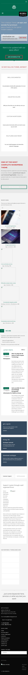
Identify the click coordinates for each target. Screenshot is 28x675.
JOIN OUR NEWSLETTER (14, 57)
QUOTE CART (4, 645)
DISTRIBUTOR (23, 14)
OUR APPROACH (4, 640)
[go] (25, 652)
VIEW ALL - (23, 349)
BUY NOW (23, 38)
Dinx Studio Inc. (6, 671)
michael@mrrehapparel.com (10, 616)
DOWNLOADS (4, 641)
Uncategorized (6, 356)
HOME (2, 630)
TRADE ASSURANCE (5, 638)
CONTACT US (4, 643)
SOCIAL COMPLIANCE (5, 634)
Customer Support (7, 476)
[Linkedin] (10, 660)
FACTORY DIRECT (5, 632)
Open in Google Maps (7, 619)
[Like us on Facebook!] (7, 660)
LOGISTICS (3, 636)
